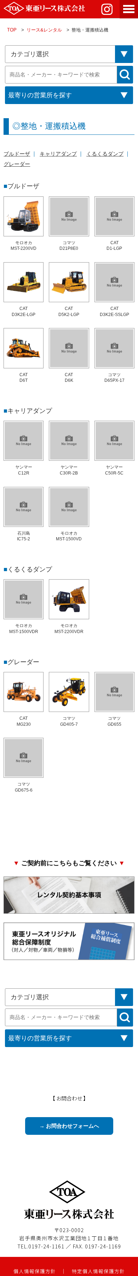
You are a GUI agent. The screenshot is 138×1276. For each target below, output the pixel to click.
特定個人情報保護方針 (98, 1271)
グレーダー (17, 164)
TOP (12, 30)
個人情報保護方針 (34, 1271)
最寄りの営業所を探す (40, 95)
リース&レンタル (44, 30)
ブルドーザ (17, 154)
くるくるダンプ (104, 154)
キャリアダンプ (58, 154)
